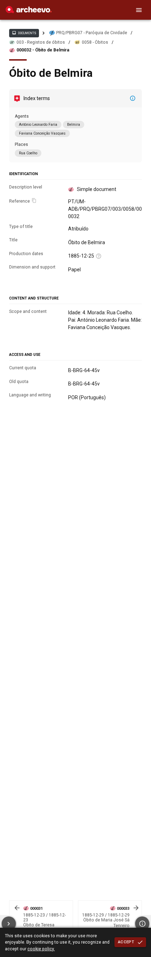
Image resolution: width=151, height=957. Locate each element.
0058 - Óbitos (95, 42)
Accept (126, 941)
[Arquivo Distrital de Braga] (29, 11)
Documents (24, 33)
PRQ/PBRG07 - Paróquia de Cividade (91, 32)
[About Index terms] (133, 98)
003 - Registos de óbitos (41, 42)
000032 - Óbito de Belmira (43, 50)
